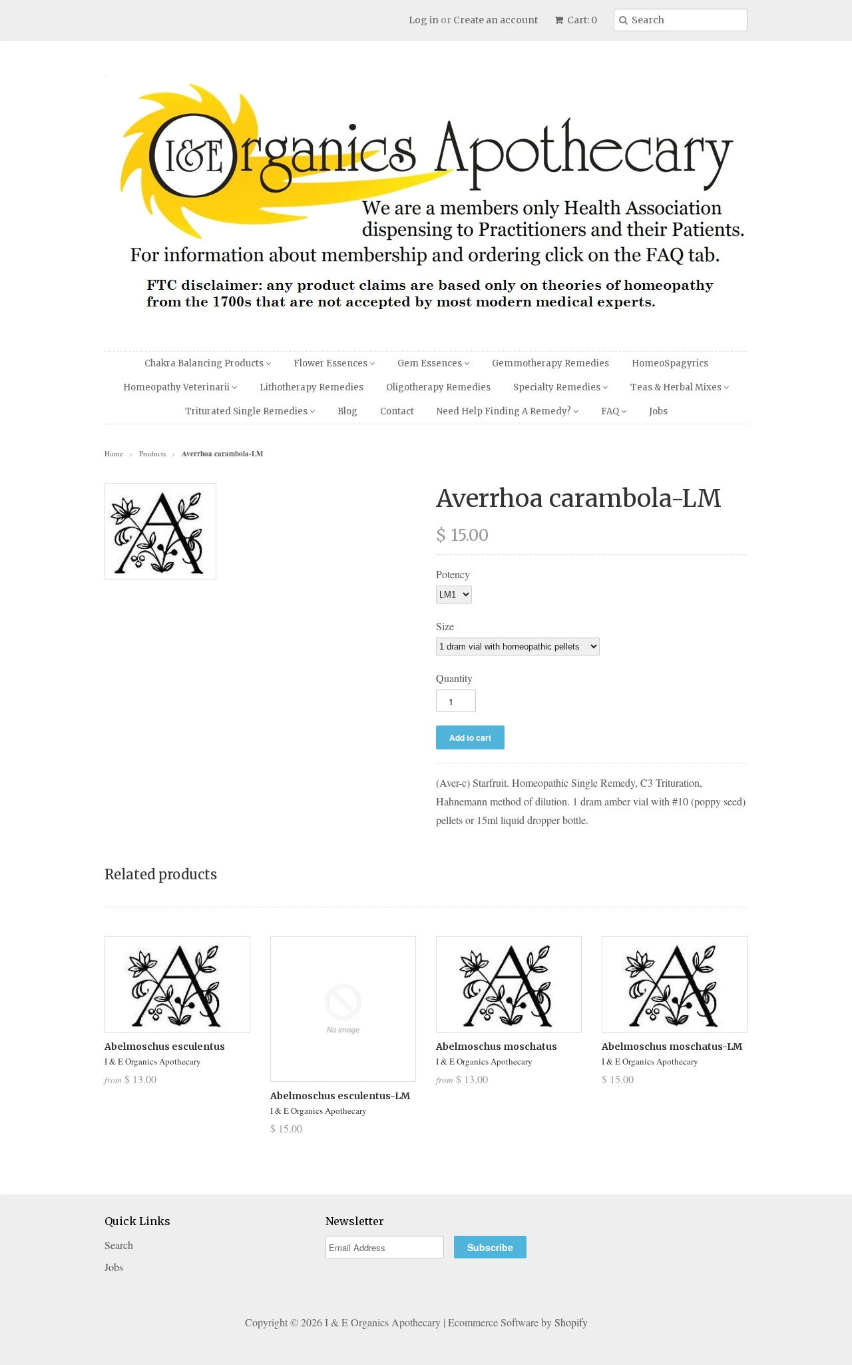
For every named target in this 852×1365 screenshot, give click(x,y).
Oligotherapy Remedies (438, 387)
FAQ (611, 411)
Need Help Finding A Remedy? (505, 411)
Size (445, 626)
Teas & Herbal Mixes (677, 387)
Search (119, 1245)
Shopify (571, 1322)
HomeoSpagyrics (670, 363)
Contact (397, 411)
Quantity (454, 678)
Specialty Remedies (557, 387)
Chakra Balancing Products (205, 363)
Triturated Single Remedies (247, 411)
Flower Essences (331, 363)
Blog (347, 411)
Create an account (495, 20)
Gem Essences (430, 363)
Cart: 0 (581, 20)
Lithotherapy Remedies (311, 387)
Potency (453, 574)
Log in (424, 20)
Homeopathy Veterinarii (177, 387)
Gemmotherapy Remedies (550, 363)
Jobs (658, 411)
